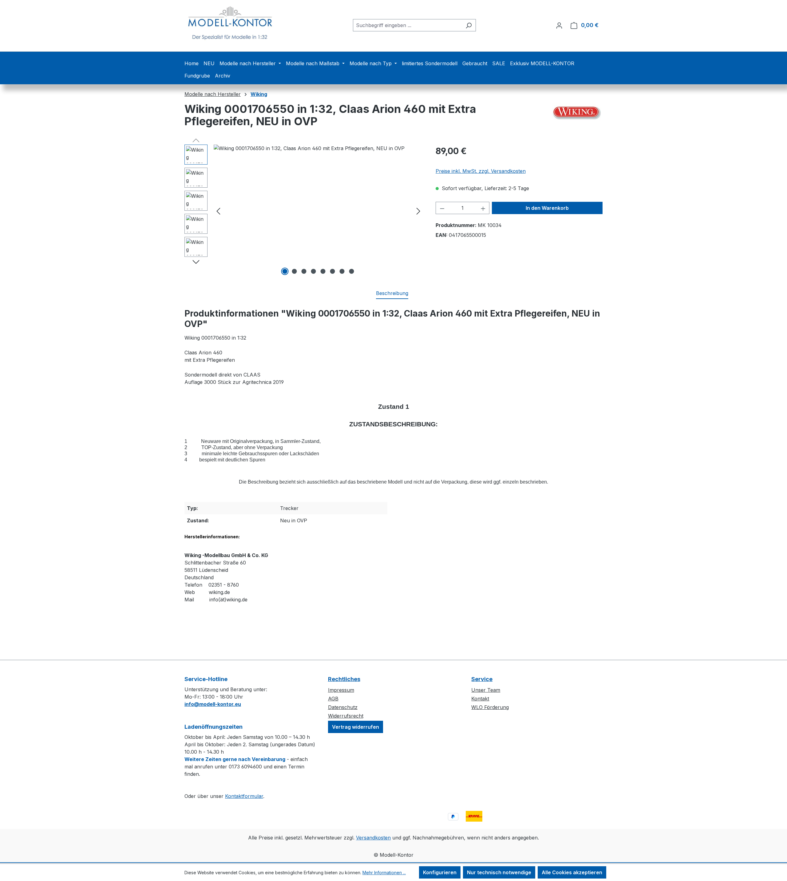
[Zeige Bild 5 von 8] (323, 271)
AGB (333, 699)
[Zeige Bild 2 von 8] (294, 271)
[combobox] (407, 25)
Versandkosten (373, 838)
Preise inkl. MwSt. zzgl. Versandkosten (481, 171)
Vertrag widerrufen (355, 727)
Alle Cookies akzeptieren (572, 872)
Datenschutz (343, 707)
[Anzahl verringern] (442, 208)
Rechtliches (344, 679)
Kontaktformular (244, 796)
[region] (303, 211)
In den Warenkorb (547, 208)
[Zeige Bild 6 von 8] (332, 271)
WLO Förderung (490, 707)
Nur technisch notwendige (499, 872)
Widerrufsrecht (345, 716)
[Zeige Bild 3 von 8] (304, 271)
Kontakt (480, 699)
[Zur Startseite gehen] (230, 24)
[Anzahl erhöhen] (483, 208)
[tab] (392, 293)
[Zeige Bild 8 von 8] (351, 271)
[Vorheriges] (218, 211)
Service (481, 679)
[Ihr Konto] (559, 25)
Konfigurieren (440, 872)
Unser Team (485, 690)
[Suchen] (468, 25)
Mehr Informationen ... (384, 872)
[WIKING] (577, 112)
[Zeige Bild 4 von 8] (313, 271)
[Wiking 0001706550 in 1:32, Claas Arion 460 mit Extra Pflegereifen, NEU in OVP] (318, 211)
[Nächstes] (418, 211)
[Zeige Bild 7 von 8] (342, 271)
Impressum (341, 690)
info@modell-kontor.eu (212, 704)
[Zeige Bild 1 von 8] (285, 271)
